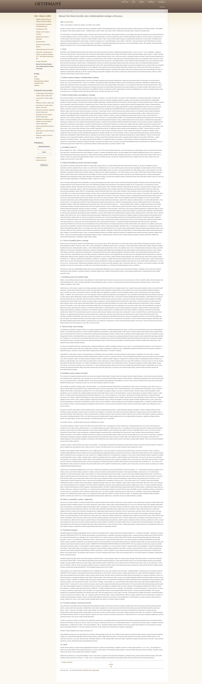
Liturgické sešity (38, 83)
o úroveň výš (111, 664)
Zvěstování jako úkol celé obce (45, 49)
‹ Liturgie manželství (66, 662)
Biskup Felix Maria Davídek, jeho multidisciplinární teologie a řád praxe (45, 66)
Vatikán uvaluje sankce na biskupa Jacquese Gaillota (43, 20)
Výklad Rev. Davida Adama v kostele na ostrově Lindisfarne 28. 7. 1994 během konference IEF (45, 55)
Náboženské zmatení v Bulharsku (42, 38)
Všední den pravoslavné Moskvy (43, 45)
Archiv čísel (125, 2)
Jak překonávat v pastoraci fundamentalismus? (43, 25)
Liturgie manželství (41, 61)
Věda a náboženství (41, 126)
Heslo (44, 152)
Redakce (141, 2)
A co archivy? (40, 98)
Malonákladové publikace (41, 81)
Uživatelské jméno (44, 146)
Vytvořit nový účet (41, 158)
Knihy (133, 2)
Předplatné (151, 2)
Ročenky (36, 85)
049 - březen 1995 (42, 16)
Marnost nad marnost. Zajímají (44, 110)
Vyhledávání (161, 2)
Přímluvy (38, 103)
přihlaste (85, 670)
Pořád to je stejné (41, 135)
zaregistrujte (95, 670)
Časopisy (37, 79)
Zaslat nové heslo (41, 160)
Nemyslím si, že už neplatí (43, 114)
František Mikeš (68, 22)
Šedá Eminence (40, 42)
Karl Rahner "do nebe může (44, 105)
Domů (60, 11)
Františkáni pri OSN (41, 29)
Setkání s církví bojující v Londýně (43, 33)
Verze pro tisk (64, 670)
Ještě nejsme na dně (42, 131)
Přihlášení (162, 7)
